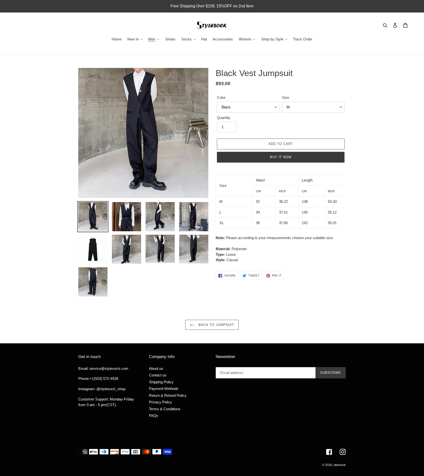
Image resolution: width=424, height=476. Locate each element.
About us (156, 368)
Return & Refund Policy (167, 395)
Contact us (157, 375)
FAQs (153, 415)
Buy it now (281, 157)
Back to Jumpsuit (215, 325)
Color (221, 97)
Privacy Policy (160, 402)
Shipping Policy (161, 382)
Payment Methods (163, 388)
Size (285, 97)
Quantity (223, 118)
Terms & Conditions (164, 409)
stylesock (339, 465)
